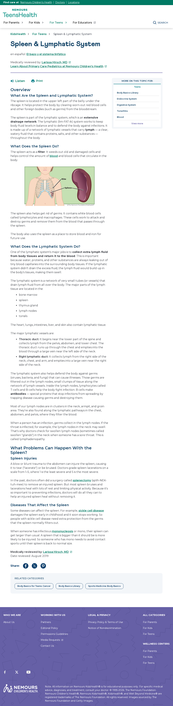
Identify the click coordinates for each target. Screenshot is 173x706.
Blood (120, 117)
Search (163, 22)
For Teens (39, 34)
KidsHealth (18, 34)
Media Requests (50, 639)
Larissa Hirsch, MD (56, 62)
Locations (73, 2)
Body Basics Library (127, 92)
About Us (8, 622)
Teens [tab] (137, 87)
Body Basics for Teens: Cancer (34, 586)
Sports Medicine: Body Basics (104, 586)
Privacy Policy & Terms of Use (105, 622)
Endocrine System (127, 99)
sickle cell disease (91, 510)
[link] (84, 23)
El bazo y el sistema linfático (46, 54)
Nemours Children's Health (36, 2)
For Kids (147, 628)
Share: (15, 565)
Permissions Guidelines (54, 634)
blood (54, 156)
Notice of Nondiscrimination (104, 628)
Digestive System (126, 105)
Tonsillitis (122, 111)
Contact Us (47, 645)
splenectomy (82, 480)
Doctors (60, 2)
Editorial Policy (49, 628)
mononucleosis (62, 531)
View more (137, 123)
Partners (46, 622)
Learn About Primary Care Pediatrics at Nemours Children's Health (58, 66)
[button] (18, 81)
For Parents (150, 622)
